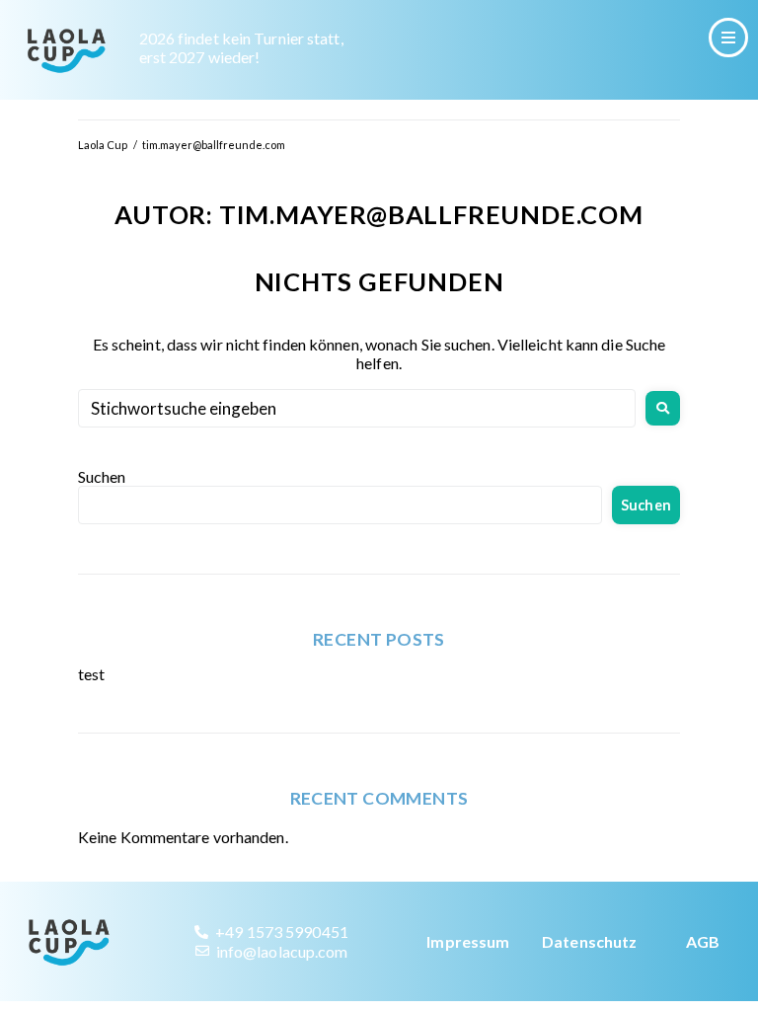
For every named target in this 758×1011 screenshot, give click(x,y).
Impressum (467, 941)
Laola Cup (102, 144)
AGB (703, 941)
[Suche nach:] (357, 408)
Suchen (102, 476)
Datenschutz (589, 941)
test (91, 673)
